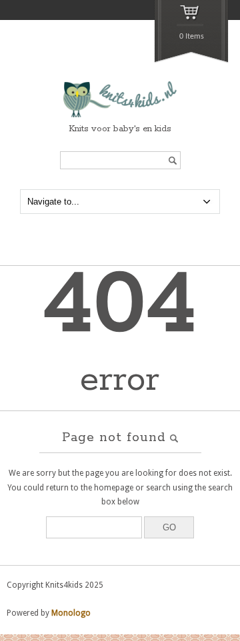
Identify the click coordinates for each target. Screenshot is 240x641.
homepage (113, 487)
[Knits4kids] (120, 115)
